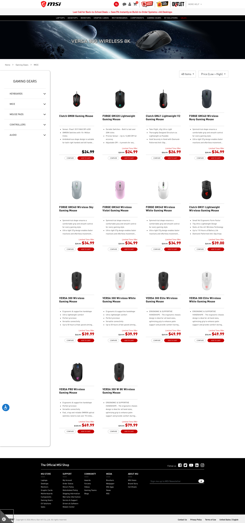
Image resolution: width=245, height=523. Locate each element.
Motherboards (46, 493)
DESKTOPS (73, 18)
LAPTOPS (60, 18)
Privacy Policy (196, 520)
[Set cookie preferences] (6, 516)
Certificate (132, 487)
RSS (107, 493)
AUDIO (13, 134)
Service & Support (70, 500)
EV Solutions (46, 503)
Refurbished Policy (70, 490)
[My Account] (129, 3)
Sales (43, 507)
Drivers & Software (70, 503)
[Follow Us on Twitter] (185, 465)
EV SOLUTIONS (171, 18)
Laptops (44, 480)
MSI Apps (110, 487)
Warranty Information (71, 497)
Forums (87, 483)
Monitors (44, 487)
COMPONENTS (137, 18)
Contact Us (182, 520)
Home (7, 65)
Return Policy (68, 487)
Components (46, 497)
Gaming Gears (22, 65)
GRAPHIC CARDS (101, 18)
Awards (87, 480)
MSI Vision (132, 480)
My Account (67, 480)
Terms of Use (210, 520)
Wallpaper (110, 483)
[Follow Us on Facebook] (180, 465)
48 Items (186, 74)
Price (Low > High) (212, 74)
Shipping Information (71, 493)
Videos (87, 487)
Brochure (110, 480)
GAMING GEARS (154, 18)
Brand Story (133, 483)
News (108, 490)
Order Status (68, 483)
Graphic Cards (46, 490)
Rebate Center (69, 507)
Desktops (44, 483)
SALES (183, 18)
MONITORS (86, 18)
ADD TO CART (85, 158)
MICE (12, 103)
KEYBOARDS (16, 93)
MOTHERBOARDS (120, 18)
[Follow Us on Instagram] (202, 465)
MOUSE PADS (17, 114)
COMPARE (70, 158)
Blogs (86, 493)
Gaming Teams (90, 490)
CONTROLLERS (18, 124)
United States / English (229, 520)
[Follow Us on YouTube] (191, 465)
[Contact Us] (123, 3)
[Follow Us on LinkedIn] (197, 465)
